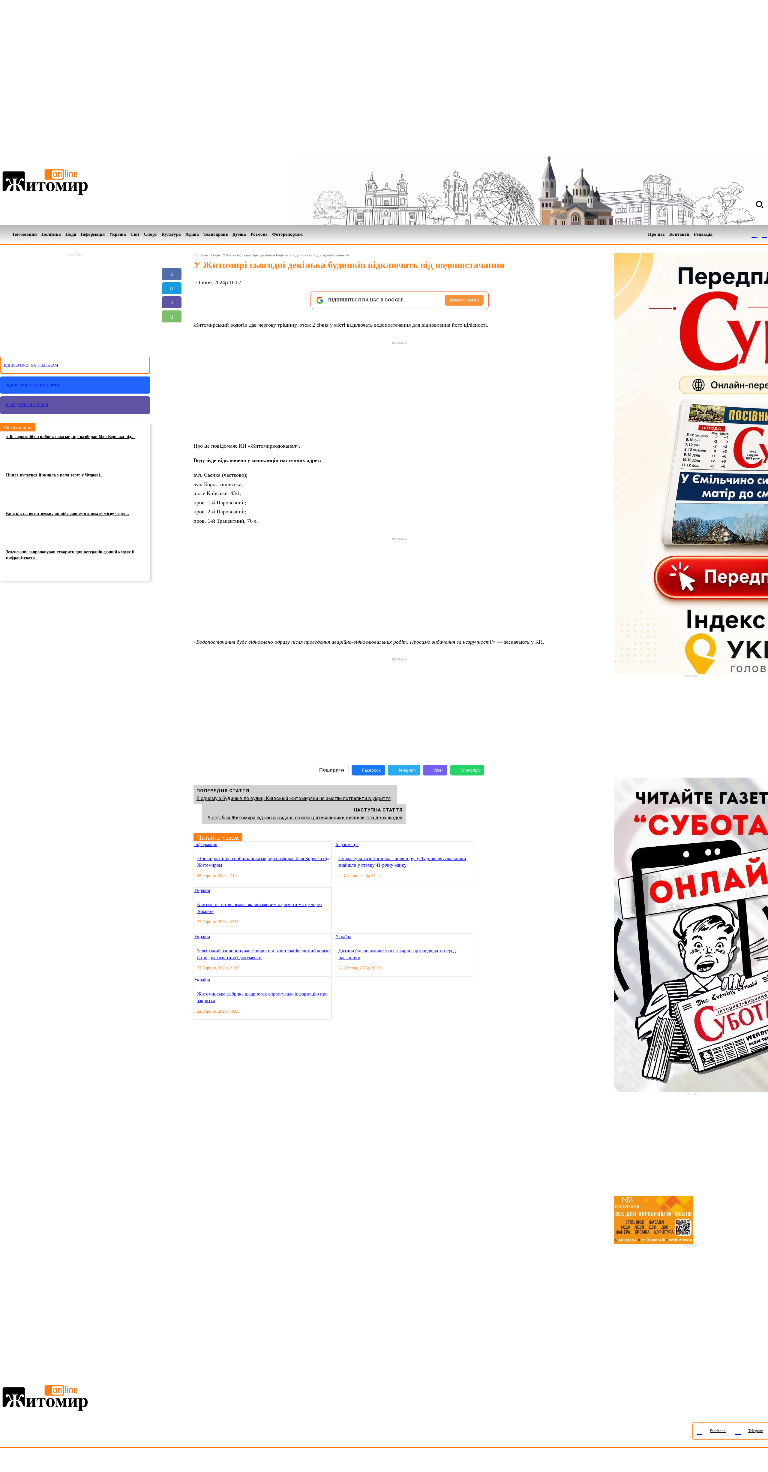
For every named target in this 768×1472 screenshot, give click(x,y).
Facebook (371, 770)
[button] (759, 204)
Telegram (407, 770)
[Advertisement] (75, 301)
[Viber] (172, 302)
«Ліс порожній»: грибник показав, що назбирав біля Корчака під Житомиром (263, 862)
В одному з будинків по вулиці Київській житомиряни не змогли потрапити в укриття (293, 798)
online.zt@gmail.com (330, 1461)
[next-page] (482, 845)
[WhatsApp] (172, 316)
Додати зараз (464, 300)
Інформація (205, 844)
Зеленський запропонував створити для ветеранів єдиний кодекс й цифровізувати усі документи (264, 954)
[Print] (172, 359)
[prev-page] (477, 845)
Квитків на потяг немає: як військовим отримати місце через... (67, 513)
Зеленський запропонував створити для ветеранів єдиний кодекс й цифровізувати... (70, 555)
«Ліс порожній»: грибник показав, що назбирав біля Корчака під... (70, 436)
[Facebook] (754, 234)
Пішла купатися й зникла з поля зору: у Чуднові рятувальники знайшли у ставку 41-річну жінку (402, 862)
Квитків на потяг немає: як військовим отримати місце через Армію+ (259, 908)
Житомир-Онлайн (49, 1461)
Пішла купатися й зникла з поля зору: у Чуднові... (55, 475)
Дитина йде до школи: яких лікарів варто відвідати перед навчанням (397, 954)
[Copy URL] (172, 345)
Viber (438, 770)
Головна (201, 255)
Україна (202, 890)
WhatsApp (470, 770)
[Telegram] (764, 234)
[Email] (172, 331)
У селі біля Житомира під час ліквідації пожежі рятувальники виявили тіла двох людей (305, 818)
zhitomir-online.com (256, 1461)
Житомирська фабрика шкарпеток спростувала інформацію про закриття (262, 997)
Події (215, 255)
